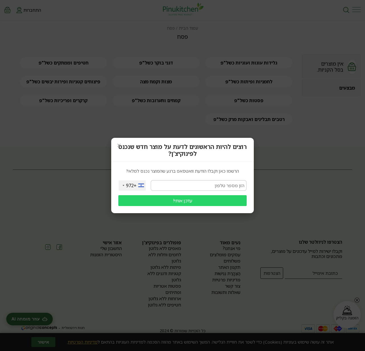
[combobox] (132, 185)
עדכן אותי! (182, 200)
